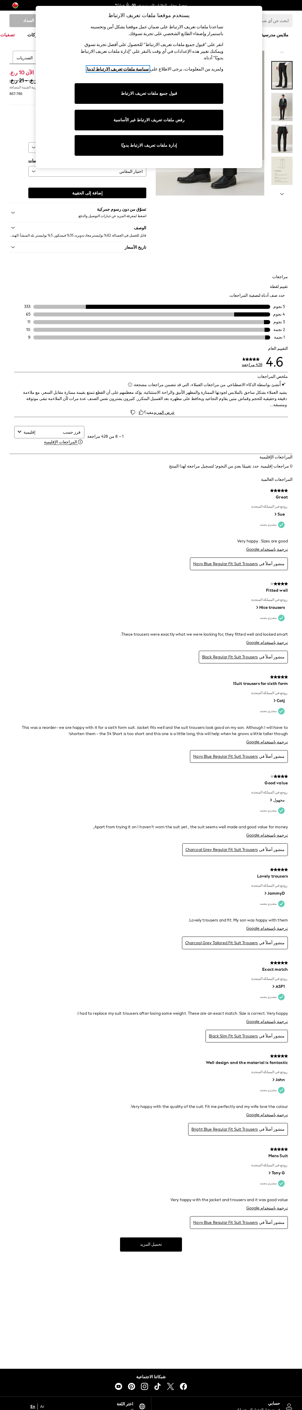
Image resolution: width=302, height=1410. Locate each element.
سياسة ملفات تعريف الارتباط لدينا (118, 69)
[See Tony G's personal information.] (269, 1172)
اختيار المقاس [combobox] (131, 171)
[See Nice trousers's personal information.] (257, 607)
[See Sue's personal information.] (275, 514)
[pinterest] (131, 1386)
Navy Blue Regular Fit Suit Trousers (225, 563)
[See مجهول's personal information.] (270, 800)
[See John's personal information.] (273, 1079)
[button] (77, 227)
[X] (170, 1386)
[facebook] (183, 1386)
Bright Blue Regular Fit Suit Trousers (224, 1129)
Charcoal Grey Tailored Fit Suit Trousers (221, 942)
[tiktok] (157, 1386)
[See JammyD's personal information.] (265, 893)
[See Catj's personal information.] (274, 700)
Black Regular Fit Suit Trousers (230, 657)
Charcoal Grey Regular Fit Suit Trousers (222, 849)
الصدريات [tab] (25, 57)
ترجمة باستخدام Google (267, 549)
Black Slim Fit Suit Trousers (233, 1036)
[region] (149, 87)
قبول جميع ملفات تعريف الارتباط (149, 93)
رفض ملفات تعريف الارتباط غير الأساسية (149, 119)
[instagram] (144, 1386)
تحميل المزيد (151, 1244)
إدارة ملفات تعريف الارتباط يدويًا (149, 145)
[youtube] (118, 1386)
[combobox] (42, 432)
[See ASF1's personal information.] (273, 986)
